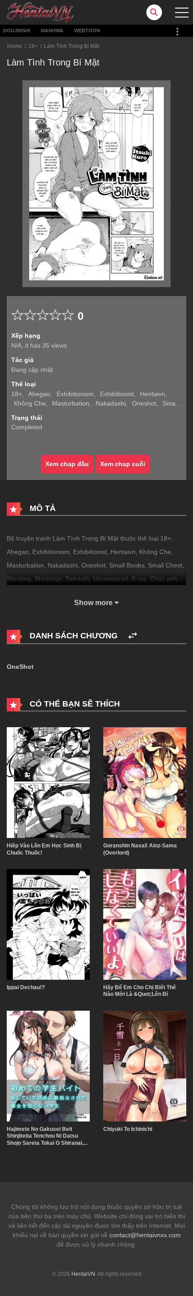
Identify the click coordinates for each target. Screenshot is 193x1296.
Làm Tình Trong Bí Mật (71, 46)
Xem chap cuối (122, 463)
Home (14, 46)
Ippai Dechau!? (26, 987)
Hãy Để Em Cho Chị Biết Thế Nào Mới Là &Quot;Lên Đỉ (139, 991)
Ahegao (39, 393)
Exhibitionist (117, 393)
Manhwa (52, 30)
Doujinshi (16, 30)
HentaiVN (83, 1274)
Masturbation (70, 403)
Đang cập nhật (32, 369)
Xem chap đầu (67, 463)
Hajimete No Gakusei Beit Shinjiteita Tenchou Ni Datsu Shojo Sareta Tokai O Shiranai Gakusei (44, 1139)
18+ (33, 46)
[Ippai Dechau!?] (48, 923)
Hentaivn (152, 393)
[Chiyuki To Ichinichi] (144, 1065)
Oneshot (144, 403)
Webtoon (87, 30)
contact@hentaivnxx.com (145, 1235)
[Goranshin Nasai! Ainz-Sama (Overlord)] (144, 781)
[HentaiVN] (40, 11)
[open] (182, 12)
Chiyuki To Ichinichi (127, 1129)
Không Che (30, 403)
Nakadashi (111, 403)
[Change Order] (132, 635)
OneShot (20, 666)
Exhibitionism (75, 393)
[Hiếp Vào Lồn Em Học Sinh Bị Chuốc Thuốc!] (48, 781)
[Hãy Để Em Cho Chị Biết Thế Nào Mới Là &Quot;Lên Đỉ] (144, 923)
